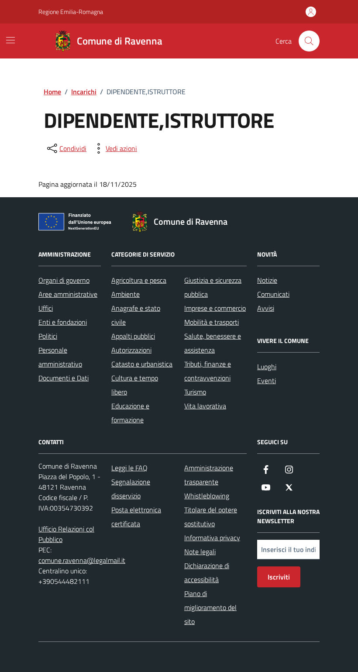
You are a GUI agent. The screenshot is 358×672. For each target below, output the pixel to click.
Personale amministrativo (60, 357)
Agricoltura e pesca (138, 280)
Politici (47, 336)
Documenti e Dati (63, 378)
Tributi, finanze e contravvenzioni (207, 371)
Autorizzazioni (131, 350)
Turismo (195, 392)
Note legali (200, 551)
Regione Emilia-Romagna (70, 11)
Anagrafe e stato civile (135, 315)
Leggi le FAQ (129, 468)
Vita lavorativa (205, 406)
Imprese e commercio (215, 308)
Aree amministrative (67, 294)
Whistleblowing (206, 495)
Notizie (267, 280)
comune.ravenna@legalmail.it (81, 560)
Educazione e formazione (130, 413)
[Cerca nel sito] (309, 41)
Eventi (266, 380)
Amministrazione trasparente (208, 475)
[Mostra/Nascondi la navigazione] (10, 40)
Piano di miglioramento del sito (210, 607)
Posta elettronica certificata (136, 516)
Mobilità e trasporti (211, 322)
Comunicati (273, 294)
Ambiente (125, 294)
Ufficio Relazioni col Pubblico (66, 534)
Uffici (45, 308)
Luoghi (266, 366)
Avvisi (265, 308)
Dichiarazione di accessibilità (206, 572)
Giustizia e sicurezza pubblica (212, 287)
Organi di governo (64, 280)
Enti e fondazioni (62, 322)
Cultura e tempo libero (134, 385)
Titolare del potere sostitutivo (210, 516)
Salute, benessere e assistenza (212, 343)
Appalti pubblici (133, 336)
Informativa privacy (212, 537)
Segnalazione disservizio (130, 489)
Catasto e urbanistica (141, 364)
